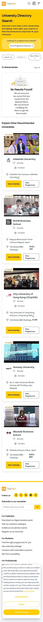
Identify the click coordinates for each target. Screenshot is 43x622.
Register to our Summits (12, 531)
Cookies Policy (28, 591)
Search (7, 57)
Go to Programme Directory (20, 46)
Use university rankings (12, 546)
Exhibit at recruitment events (14, 528)
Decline (21, 604)
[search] (29, 4)
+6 (18, 177)
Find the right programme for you (16, 542)
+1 (33, 315)
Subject (20, 57)
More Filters (34, 56)
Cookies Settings (21, 596)
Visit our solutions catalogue (14, 524)
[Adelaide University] (8, 160)
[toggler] (39, 3)
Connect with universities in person (17, 550)
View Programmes (30, 184)
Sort (36, 67)
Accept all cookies (21, 612)
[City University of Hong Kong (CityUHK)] (8, 295)
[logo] (9, 3)
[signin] (34, 3)
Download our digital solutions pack (17, 520)
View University (13, 184)
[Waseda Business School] (8, 433)
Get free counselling (10, 554)
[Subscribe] (37, 507)
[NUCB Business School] (8, 222)
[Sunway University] (8, 368)
